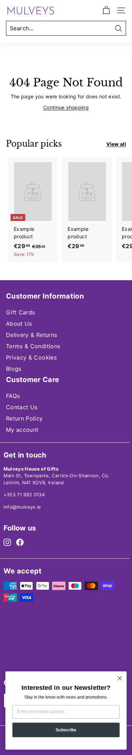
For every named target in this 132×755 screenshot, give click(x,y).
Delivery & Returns (31, 334)
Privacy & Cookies (31, 357)
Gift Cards (20, 312)
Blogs (13, 368)
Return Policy (24, 418)
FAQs (13, 395)
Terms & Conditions (33, 346)
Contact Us (22, 407)
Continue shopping (66, 107)
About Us (19, 323)
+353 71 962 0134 (24, 494)
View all (116, 144)
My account (22, 429)
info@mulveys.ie (22, 507)
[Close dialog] (120, 678)
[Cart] (106, 10)
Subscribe (66, 730)
